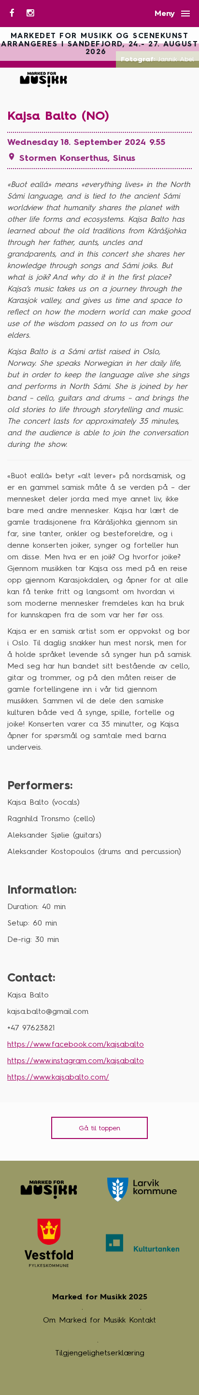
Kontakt (142, 1319)
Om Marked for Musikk (84, 1319)
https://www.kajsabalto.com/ (58, 1077)
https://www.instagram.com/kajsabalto (75, 1060)
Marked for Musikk (44, 80)
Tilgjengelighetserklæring (99, 1352)
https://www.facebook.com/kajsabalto (75, 1044)
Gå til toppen (99, 1128)
